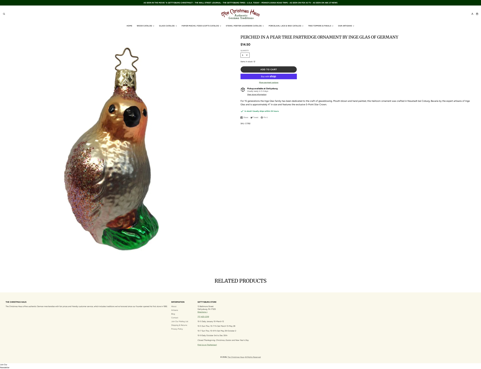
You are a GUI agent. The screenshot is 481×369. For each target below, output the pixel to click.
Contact (174, 318)
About (173, 306)
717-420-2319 (203, 317)
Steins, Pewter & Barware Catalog (244, 26)
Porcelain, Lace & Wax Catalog (285, 26)
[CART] (477, 14)
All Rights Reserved (253, 357)
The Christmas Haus (235, 357)
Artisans (174, 310)
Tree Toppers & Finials (319, 26)
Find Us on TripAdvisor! (207, 345)
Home (129, 26)
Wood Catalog (144, 26)
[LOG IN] (472, 14)
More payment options (268, 82)
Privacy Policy (177, 329)
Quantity (245, 51)
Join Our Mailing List (179, 321)
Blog (173, 314)
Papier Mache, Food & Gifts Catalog (200, 26)
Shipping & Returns (179, 325)
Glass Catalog (167, 26)
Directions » (202, 312)
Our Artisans (345, 26)
